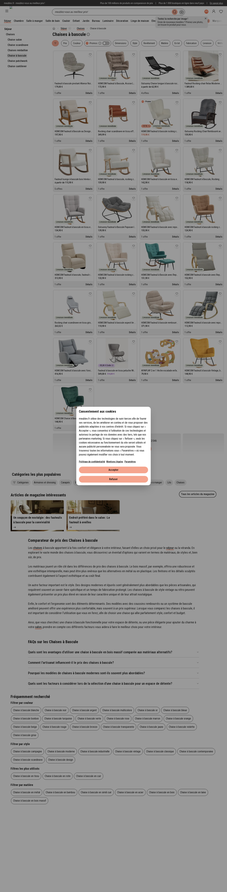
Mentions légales (114, 461)
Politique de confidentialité (92, 461)
